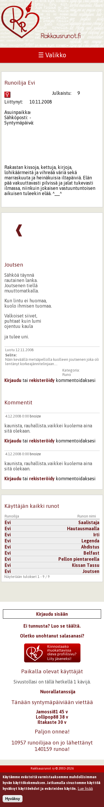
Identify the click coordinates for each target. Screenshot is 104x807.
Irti (96, 534)
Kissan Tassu (85, 565)
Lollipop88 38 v (52, 716)
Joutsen (91, 571)
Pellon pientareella (78, 559)
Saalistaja (88, 522)
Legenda (90, 540)
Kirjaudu (12, 380)
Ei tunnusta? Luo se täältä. (52, 626)
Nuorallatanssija (57, 691)
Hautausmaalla (83, 528)
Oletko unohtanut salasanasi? (52, 635)
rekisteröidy (42, 380)
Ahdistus (90, 546)
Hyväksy (12, 799)
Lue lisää (85, 788)
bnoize (35, 416)
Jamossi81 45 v (52, 711)
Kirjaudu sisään (52, 614)
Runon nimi (86, 516)
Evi (8, 522)
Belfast (91, 553)
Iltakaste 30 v (52, 722)
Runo (66, 374)
